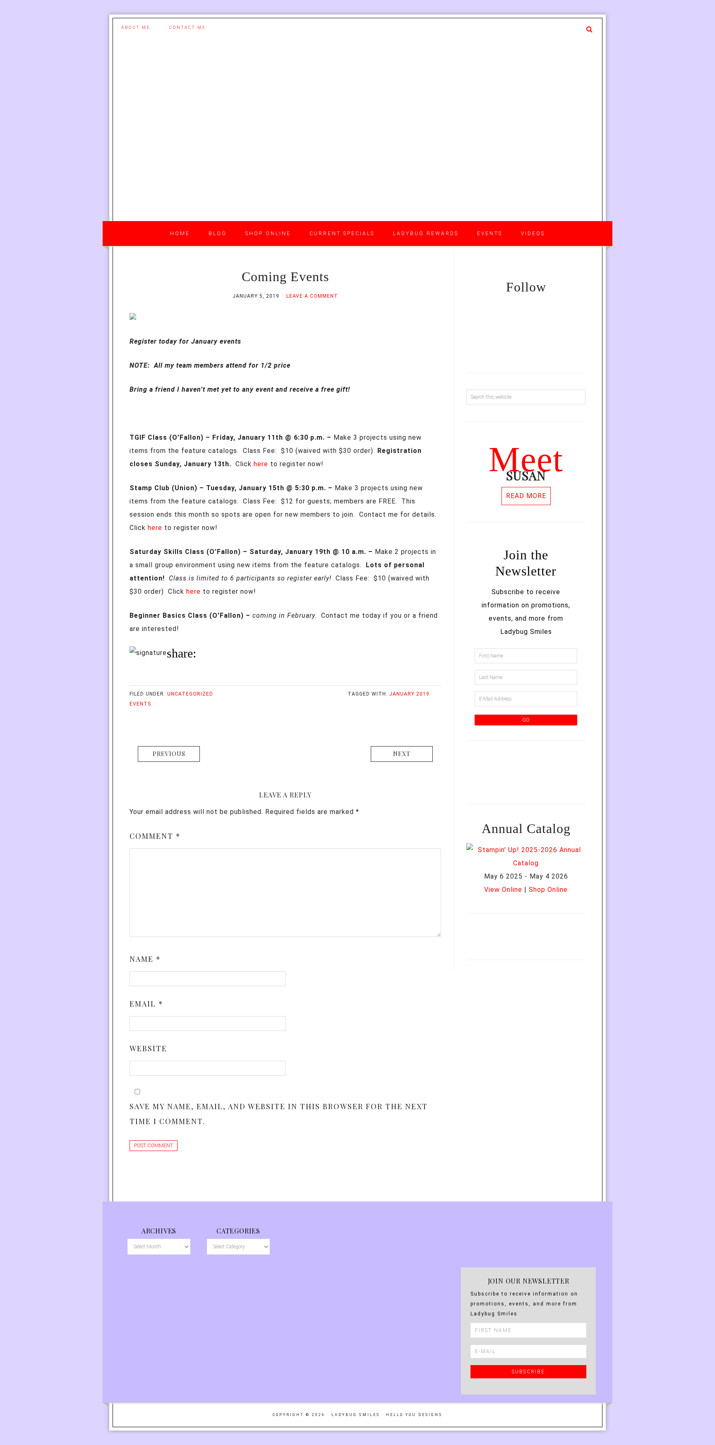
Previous (169, 754)
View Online (503, 889)
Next (401, 754)
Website (148, 1048)
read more (526, 496)
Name (145, 959)
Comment (155, 836)
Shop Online (548, 889)
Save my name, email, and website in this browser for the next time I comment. (279, 1113)
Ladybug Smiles (357, 149)
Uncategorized (190, 694)
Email (146, 1004)
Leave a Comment (312, 296)
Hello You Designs (414, 1415)
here (261, 464)
